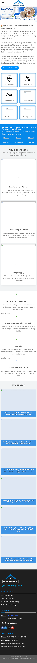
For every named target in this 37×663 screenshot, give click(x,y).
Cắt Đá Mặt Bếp (8, 595)
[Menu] (2, 3)
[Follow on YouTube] (12, 627)
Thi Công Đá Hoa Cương (11, 601)
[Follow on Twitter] (5, 627)
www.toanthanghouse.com (16, 646)
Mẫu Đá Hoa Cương (9, 605)
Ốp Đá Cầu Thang (8, 598)
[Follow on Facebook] (2, 627)
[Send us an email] (9, 627)
